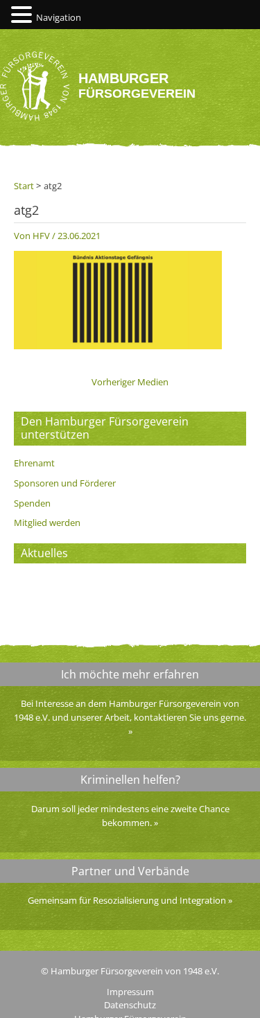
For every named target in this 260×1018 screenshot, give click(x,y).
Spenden (32, 503)
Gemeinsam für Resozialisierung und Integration (127, 900)
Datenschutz (130, 1005)
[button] (23, 15)
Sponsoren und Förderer (65, 483)
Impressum (130, 991)
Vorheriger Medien (130, 382)
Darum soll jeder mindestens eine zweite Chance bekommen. (130, 815)
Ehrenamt (34, 463)
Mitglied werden (47, 522)
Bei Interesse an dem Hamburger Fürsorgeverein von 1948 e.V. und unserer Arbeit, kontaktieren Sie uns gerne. (130, 710)
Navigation (58, 17)
